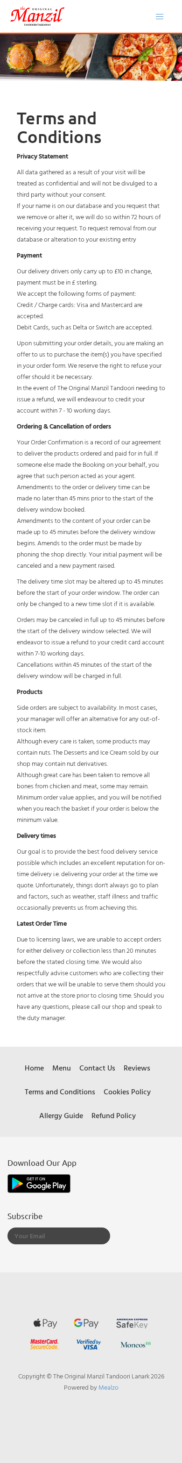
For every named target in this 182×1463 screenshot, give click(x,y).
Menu (61, 1067)
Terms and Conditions (60, 1091)
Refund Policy (113, 1115)
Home (34, 1067)
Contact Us (97, 1067)
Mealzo (108, 1387)
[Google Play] (38, 1182)
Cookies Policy (127, 1091)
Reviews (137, 1067)
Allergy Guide (61, 1115)
